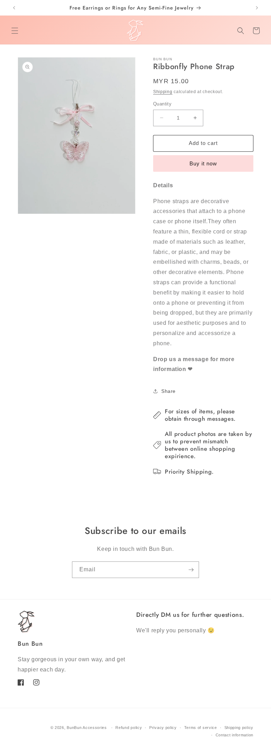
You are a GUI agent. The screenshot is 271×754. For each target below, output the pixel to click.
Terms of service (200, 727)
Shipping (163, 91)
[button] (15, 30)
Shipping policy (239, 727)
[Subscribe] (191, 569)
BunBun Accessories (87, 727)
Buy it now (203, 163)
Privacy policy (163, 727)
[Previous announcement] (14, 8)
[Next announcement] (257, 8)
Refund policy (128, 727)
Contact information (234, 735)
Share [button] (168, 391)
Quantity (162, 104)
